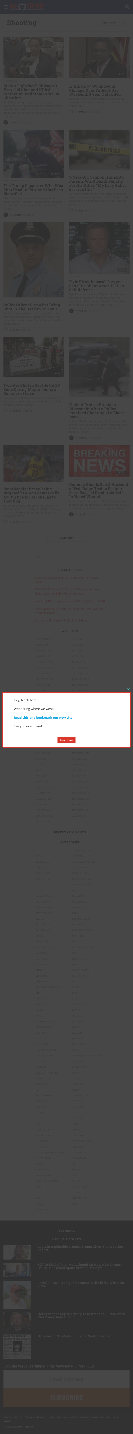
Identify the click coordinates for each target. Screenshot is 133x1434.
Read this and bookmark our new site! (43, 717)
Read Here (66, 740)
